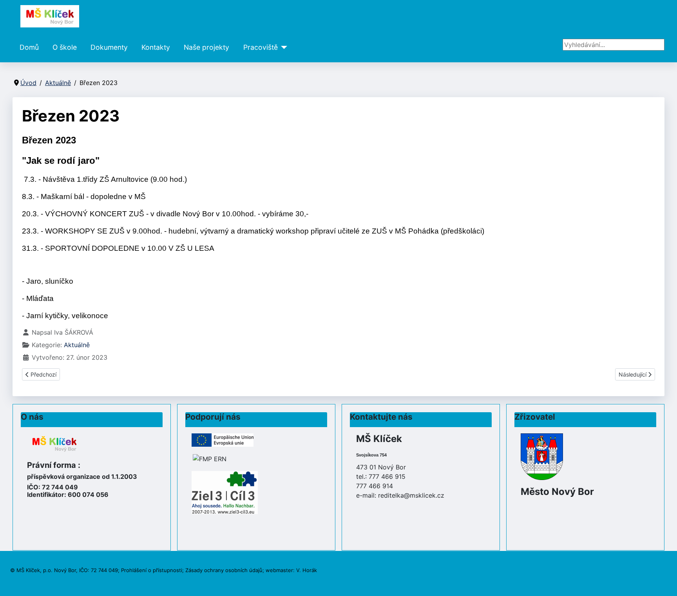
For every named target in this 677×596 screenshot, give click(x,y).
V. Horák (306, 570)
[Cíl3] (225, 492)
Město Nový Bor (557, 491)
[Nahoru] (663, 581)
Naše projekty (206, 47)
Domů (29, 47)
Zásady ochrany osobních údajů (223, 570)
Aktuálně (77, 345)
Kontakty (155, 47)
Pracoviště (260, 47)
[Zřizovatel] (542, 456)
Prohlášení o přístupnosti (151, 570)
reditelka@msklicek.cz (411, 495)
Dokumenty (109, 47)
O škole (64, 47)
